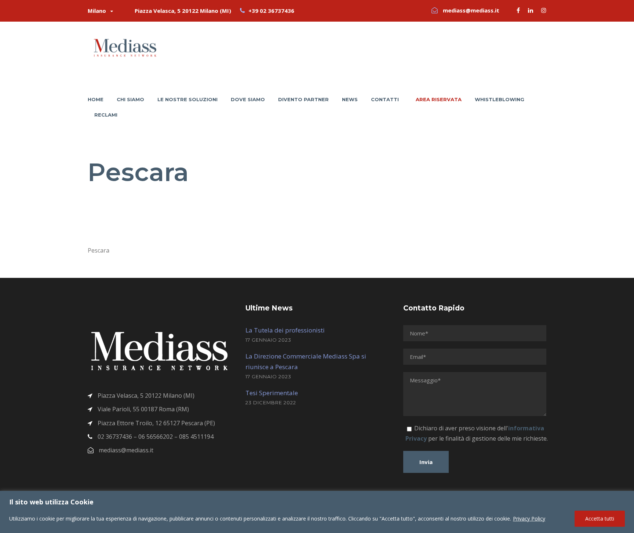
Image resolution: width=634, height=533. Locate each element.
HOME (95, 99)
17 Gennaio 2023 (268, 340)
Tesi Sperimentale (271, 393)
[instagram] (543, 10)
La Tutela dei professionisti (285, 330)
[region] (317, 512)
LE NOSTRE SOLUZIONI (187, 99)
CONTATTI (385, 99)
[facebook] (518, 10)
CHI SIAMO (130, 99)
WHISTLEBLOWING (499, 99)
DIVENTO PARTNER (303, 99)
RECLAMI (105, 115)
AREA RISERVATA (439, 99)
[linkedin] (530, 10)
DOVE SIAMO (248, 99)
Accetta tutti (599, 518)
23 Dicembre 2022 (270, 402)
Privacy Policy (529, 518)
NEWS (350, 99)
